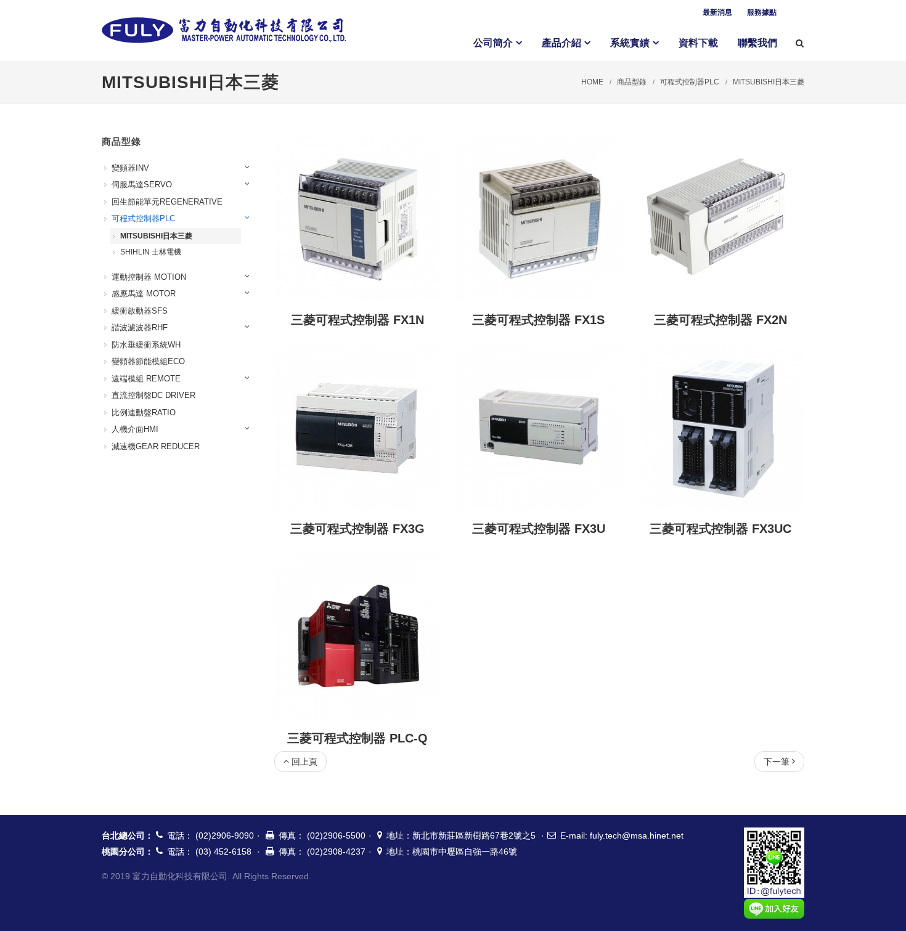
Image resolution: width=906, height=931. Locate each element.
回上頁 (304, 761)
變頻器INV (130, 168)
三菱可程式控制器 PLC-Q (357, 738)
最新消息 (717, 12)
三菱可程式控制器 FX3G (357, 528)
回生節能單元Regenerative (167, 201)
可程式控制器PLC (689, 82)
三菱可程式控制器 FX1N (357, 320)
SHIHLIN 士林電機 (150, 252)
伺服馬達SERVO (142, 184)
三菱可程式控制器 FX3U (538, 528)
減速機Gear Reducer (156, 446)
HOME (592, 82)
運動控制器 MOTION (149, 277)
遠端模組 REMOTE (146, 378)
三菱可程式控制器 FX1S (538, 320)
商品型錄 (632, 82)
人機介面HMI (135, 429)
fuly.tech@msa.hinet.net (637, 835)
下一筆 (777, 761)
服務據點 (762, 12)
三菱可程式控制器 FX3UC (720, 528)
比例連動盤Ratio (144, 412)
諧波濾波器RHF (140, 327)
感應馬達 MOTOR (144, 293)
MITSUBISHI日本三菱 (768, 82)
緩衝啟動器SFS (140, 310)
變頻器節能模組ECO (148, 361)
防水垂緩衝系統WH (146, 344)
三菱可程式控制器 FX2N (720, 320)
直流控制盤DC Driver (153, 395)
